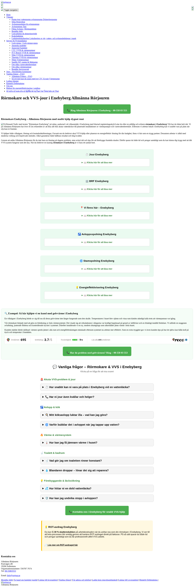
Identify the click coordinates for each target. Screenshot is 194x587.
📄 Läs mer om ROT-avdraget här (61, 545)
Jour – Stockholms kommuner (18, 71)
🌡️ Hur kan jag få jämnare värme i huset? (71, 442)
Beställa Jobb (17, 31)
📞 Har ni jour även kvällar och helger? (69, 396)
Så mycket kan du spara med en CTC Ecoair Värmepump (36, 79)
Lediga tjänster (12, 81)
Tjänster (9, 17)
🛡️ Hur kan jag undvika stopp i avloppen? (71, 498)
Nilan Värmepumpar (20, 60)
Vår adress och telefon (81, 580)
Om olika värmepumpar (21, 67)
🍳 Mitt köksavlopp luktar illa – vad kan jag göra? (76, 414)
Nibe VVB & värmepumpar (23, 55)
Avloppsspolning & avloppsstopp (25, 24)
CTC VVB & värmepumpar (23, 50)
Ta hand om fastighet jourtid (25, 580)
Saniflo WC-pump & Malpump (25, 62)
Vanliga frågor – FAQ (15, 74)
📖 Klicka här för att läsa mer (98, 162)
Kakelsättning (17, 36)
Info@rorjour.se (13, 575)
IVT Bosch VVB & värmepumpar (26, 53)
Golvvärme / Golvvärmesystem (25, 43)
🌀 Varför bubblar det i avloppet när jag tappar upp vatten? (82, 424)
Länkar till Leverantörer (128, 580)
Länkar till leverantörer (48, 580)
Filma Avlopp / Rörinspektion (24, 29)
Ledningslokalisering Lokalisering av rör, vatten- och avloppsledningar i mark (44, 38)
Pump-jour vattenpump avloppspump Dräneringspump (34, 19)
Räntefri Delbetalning (15, 83)
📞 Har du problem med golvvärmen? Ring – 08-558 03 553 (97, 352)
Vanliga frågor (65, 580)
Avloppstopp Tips (19, 26)
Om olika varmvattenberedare (24, 64)
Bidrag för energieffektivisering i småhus (23, 88)
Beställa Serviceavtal (20, 69)
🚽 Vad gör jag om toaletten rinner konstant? (73, 460)
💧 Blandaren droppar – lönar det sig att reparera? (77, 470)
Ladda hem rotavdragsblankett (104, 580)
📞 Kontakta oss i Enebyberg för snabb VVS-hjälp (97, 512)
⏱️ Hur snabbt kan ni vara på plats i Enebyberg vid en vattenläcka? (87, 387)
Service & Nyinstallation (16, 41)
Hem (8, 15)
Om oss (9, 86)
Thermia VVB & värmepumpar (25, 57)
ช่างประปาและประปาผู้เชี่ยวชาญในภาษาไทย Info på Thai (32, 91)
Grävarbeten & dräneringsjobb (24, 34)
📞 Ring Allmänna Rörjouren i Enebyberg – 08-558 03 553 (97, 110)
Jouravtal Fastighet (19, 48)
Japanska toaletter (19, 45)
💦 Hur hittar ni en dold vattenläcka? (68, 488)
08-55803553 (10, 571)
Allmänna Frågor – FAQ (22, 76)
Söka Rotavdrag (18, 22)
